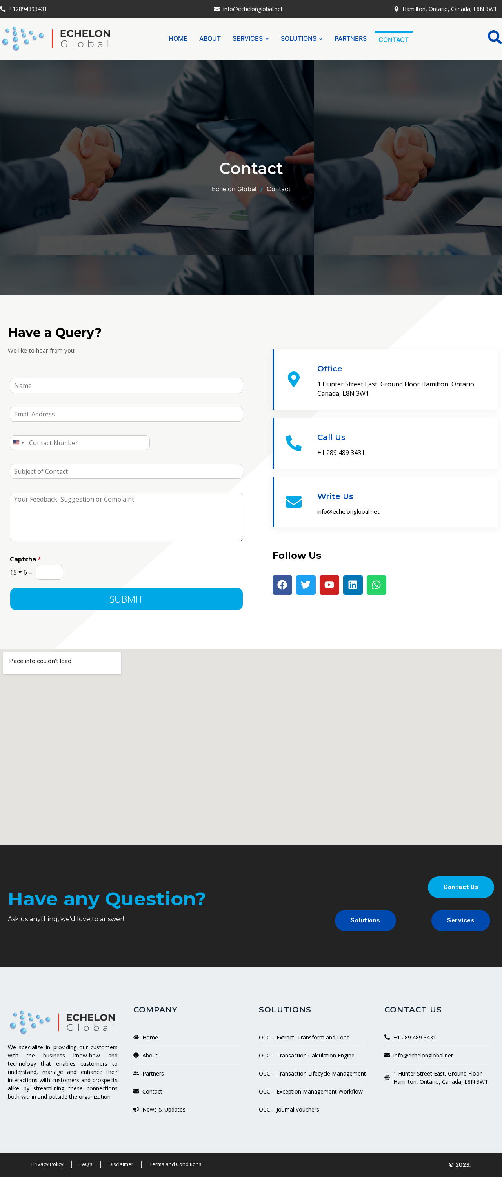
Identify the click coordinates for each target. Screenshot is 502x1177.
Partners (351, 38)
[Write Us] (294, 502)
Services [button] (248, 38)
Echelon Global (234, 189)
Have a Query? (55, 332)
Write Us (335, 496)
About (210, 38)
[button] (495, 37)
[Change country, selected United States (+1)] (18, 442)
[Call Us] (294, 443)
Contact (393, 39)
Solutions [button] (298, 38)
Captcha (25, 559)
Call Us (331, 437)
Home (178, 38)
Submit (126, 598)
